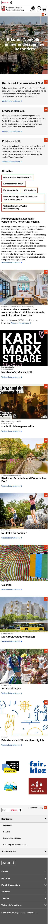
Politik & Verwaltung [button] (10, 885)
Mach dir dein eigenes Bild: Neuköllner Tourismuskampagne (20, 198)
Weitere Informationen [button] (11, 905)
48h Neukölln (30, 190)
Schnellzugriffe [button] (8, 851)
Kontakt (6, 832)
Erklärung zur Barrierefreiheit (15, 845)
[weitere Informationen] (3, 8)
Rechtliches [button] (6, 819)
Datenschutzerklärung (12, 838)
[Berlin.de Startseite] (7, 2)
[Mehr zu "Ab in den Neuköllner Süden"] (10, 767)
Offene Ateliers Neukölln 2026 (16, 177)
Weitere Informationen (11, 101)
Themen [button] (5, 898)
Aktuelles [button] (5, 892)
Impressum (7, 825)
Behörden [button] (5, 878)
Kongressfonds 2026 (12, 184)
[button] (44, 14)
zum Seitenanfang (35, 808)
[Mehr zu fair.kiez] (38, 767)
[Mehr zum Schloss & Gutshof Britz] (38, 786)
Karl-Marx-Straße (10, 190)
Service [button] (4, 872)
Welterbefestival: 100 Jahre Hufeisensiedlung (15, 207)
